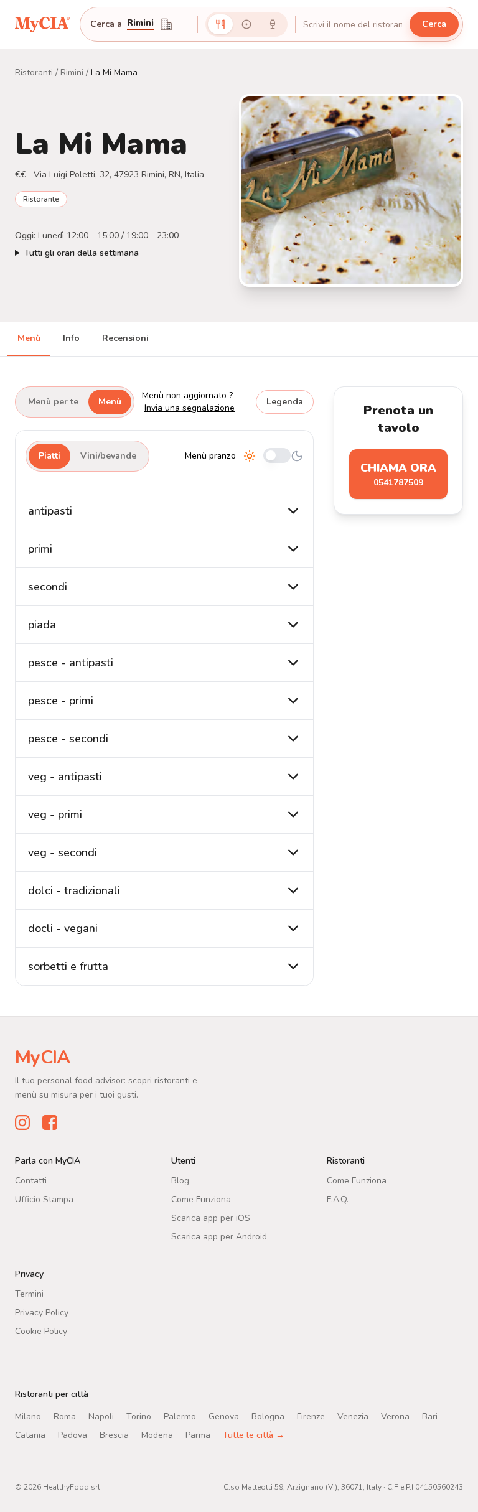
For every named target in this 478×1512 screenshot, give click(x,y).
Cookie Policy (41, 1331)
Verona (395, 1416)
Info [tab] (71, 338)
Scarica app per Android (219, 1237)
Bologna (267, 1416)
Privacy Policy (41, 1312)
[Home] (42, 24)
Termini (29, 1294)
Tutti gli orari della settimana (81, 253)
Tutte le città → (253, 1435)
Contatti (31, 1181)
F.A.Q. (338, 1199)
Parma (197, 1435)
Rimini (140, 24)
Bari (430, 1416)
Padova (72, 1435)
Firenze (311, 1416)
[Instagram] (22, 1122)
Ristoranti (34, 72)
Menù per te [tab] (53, 402)
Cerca (434, 24)
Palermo (180, 1416)
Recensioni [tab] (125, 338)
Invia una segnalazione (189, 408)
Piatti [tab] (49, 456)
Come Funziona (201, 1199)
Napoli (101, 1416)
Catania (30, 1435)
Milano (28, 1416)
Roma (65, 1416)
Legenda (284, 402)
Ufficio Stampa (44, 1199)
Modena (157, 1435)
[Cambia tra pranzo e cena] (277, 456)
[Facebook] (49, 1122)
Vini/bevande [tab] (108, 456)
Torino (138, 1416)
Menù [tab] (28, 338)
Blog (180, 1181)
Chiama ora (398, 474)
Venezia (352, 1416)
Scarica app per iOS (210, 1218)
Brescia (114, 1435)
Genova (224, 1416)
